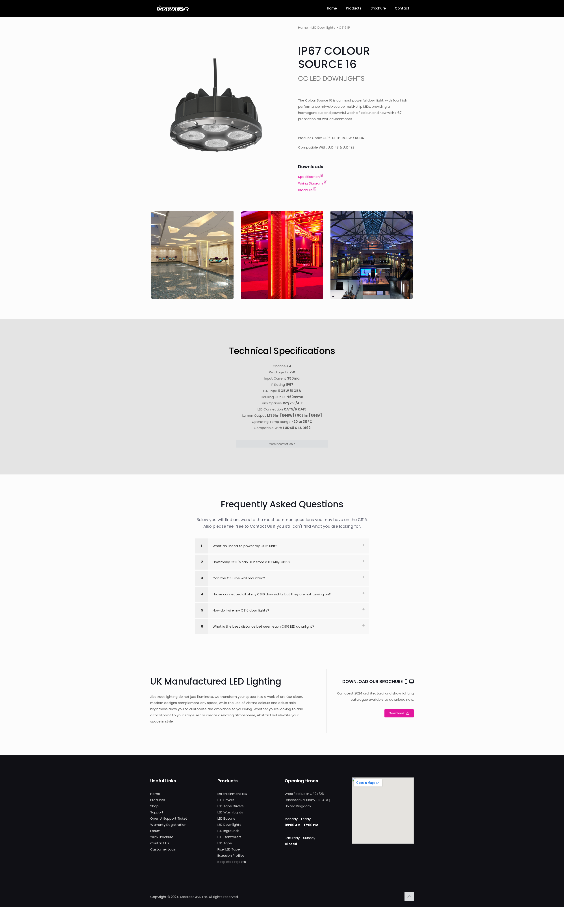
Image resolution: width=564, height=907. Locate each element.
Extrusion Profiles (231, 855)
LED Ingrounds (228, 830)
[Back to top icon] (409, 896)
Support (156, 812)
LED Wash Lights (230, 812)
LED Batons (226, 818)
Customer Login (163, 849)
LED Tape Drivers (230, 806)
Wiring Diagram (310, 183)
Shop (154, 806)
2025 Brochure (161, 837)
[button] (282, 545)
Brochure (305, 190)
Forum (155, 830)
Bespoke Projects (231, 861)
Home (303, 27)
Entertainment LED (232, 793)
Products (157, 800)
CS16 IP (344, 27)
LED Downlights (323, 27)
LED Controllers (229, 837)
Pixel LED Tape (228, 849)
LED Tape (224, 843)
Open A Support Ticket (168, 818)
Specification (309, 176)
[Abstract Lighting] (173, 8)
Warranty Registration (168, 824)
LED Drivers (225, 800)
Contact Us (159, 843)
